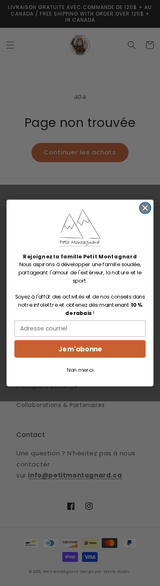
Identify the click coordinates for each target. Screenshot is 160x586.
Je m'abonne (80, 348)
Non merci (80, 370)
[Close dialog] (145, 208)
